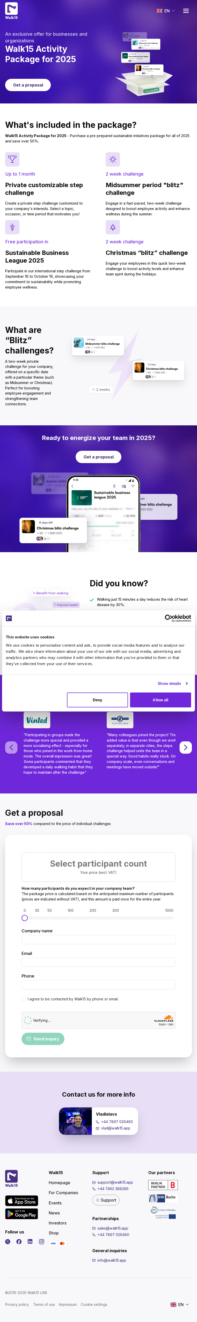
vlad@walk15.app (115, 1128)
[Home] (11, 10)
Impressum (68, 1304)
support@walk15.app (115, 1182)
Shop (54, 1232)
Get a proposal (28, 85)
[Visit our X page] (7, 1241)
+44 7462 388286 (113, 1188)
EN (167, 10)
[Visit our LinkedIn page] (30, 1241)
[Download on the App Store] (21, 1200)
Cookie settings (94, 1304)
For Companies (63, 1192)
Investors (57, 1222)
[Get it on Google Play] (21, 1213)
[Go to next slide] (186, 747)
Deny (97, 699)
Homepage (59, 1182)
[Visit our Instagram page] (41, 1241)
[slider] (25, 918)
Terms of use (44, 1304)
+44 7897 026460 (117, 1121)
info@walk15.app (111, 1260)
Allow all (160, 699)
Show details (169, 683)
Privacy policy (17, 1304)
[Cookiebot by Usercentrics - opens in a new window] (168, 618)
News (54, 1212)
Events (55, 1202)
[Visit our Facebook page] (19, 1241)
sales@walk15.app (112, 1228)
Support (108, 1200)
